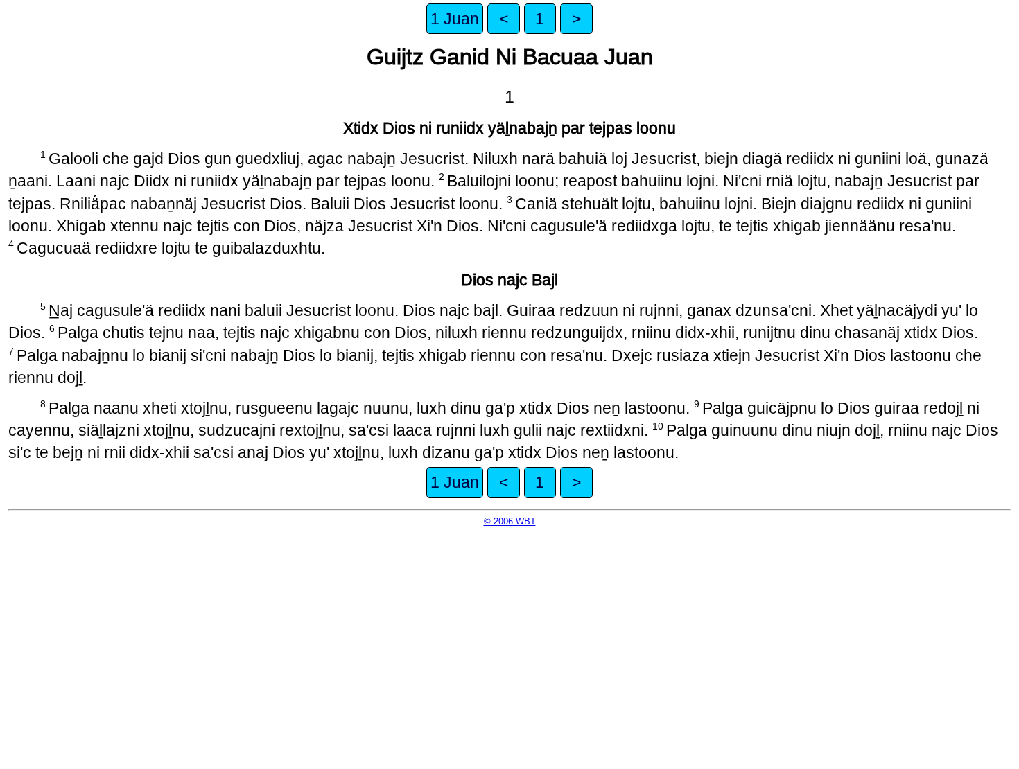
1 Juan (454, 19)
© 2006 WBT (510, 521)
